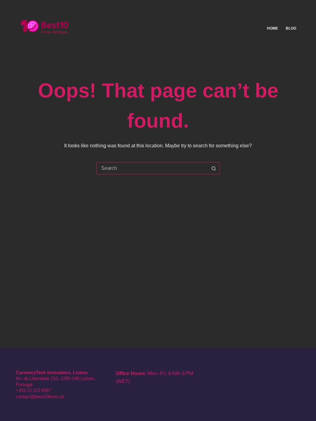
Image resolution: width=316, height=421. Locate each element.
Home (272, 28)
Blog (291, 28)
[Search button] (213, 168)
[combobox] (152, 168)
